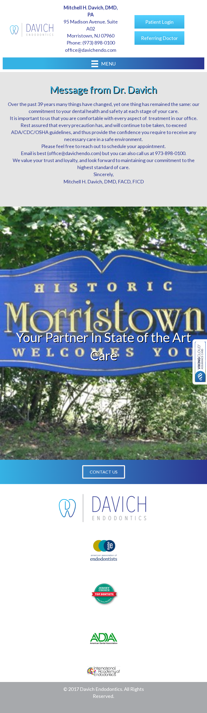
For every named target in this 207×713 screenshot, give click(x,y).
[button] (103, 472)
